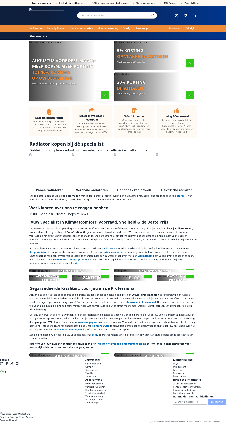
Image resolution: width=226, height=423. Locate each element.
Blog (212, 416)
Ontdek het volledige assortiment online (122, 343)
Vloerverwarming (94, 396)
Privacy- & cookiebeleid (184, 390)
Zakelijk (89, 373)
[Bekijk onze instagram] (1, 363)
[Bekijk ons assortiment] (190, 95)
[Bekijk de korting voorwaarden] (105, 95)
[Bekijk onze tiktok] (11, 363)
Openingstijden (93, 363)
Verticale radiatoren (95, 386)
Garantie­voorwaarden (184, 393)
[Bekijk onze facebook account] (6, 363)
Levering (177, 370)
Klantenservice (201, 416)
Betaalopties (179, 373)
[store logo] (51, 15)
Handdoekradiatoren (95, 390)
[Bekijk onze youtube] (17, 363)
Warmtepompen (93, 399)
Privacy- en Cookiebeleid (133, 416)
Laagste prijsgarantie (41, 3)
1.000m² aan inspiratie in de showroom (110, 3)
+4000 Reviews (169, 3)
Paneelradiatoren (94, 383)
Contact (89, 366)
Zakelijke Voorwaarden (184, 383)
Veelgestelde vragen (183, 416)
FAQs (175, 363)
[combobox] (117, 15)
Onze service (91, 370)
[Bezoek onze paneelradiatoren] (190, 63)
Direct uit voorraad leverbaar (72, 3)
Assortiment (166, 416)
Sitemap (220, 416)
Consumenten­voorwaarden (187, 386)
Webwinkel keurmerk (193, 3)
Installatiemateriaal (95, 393)
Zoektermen (152, 416)
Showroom (90, 376)
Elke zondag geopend (145, 3)
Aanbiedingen (92, 402)
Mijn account (179, 366)
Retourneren (179, 376)
